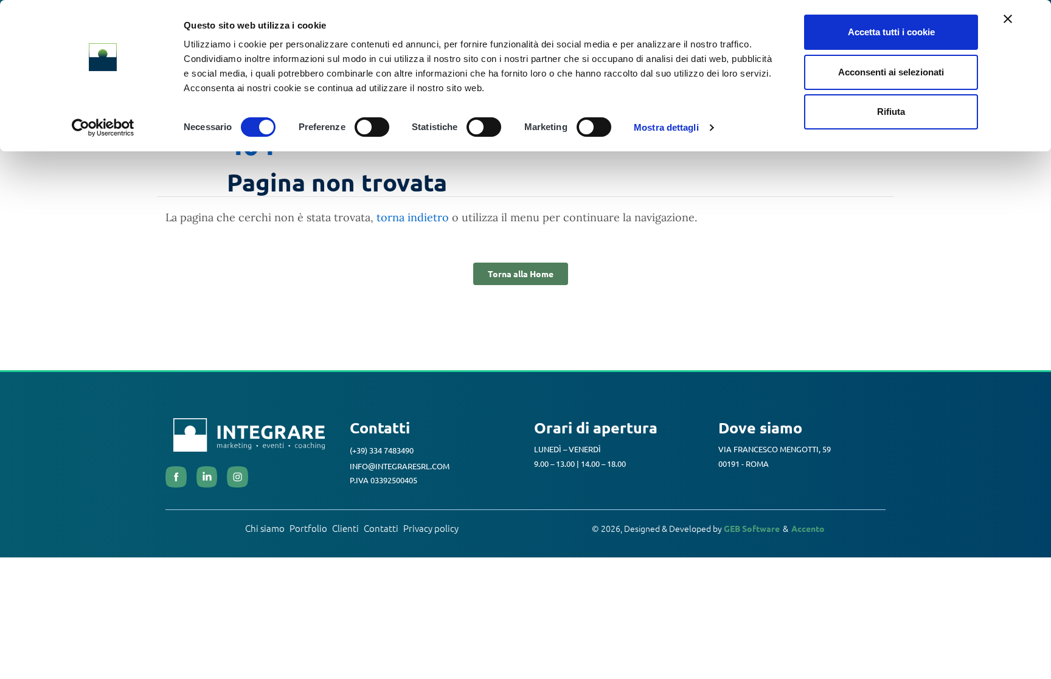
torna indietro (412, 217)
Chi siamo (265, 528)
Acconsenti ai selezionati (891, 72)
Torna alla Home (520, 273)
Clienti (345, 528)
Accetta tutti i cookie (891, 32)
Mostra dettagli (666, 127)
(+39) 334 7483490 (382, 450)
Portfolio (308, 528)
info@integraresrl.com (399, 465)
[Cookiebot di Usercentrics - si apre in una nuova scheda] (103, 128)
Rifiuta (891, 111)
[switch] (372, 127)
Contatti (381, 528)
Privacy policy (431, 528)
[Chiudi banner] (1008, 19)
